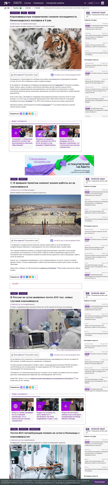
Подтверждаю (99, 482)
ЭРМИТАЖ (23, 179)
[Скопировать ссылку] (35, 114)
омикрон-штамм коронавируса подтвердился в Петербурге (51, 378)
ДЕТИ (24, 12)
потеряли (29, 101)
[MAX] (21, 114)
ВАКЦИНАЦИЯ (35, 429)
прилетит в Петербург (48, 268)
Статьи (27, 3)
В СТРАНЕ (23, 293)
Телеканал (38, 3)
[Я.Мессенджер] (32, 114)
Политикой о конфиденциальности (68, 482)
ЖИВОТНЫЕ (15, 12)
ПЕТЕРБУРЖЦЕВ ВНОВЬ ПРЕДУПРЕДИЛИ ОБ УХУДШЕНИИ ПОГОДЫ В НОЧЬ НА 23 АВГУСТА (73, 8)
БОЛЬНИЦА (23, 429)
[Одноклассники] (30, 114)
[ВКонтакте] (27, 114)
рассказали (46, 105)
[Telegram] (24, 114)
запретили (59, 85)
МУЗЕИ (14, 179)
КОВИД (32, 12)
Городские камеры (55, 3)
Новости (17, 3)
